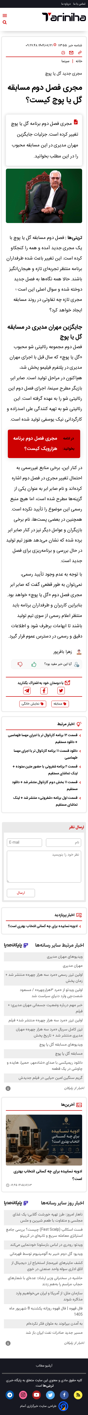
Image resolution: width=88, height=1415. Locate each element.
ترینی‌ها (48, 1386)
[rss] (78, 1395)
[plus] (34, 664)
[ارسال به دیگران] (71, 53)
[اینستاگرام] (23, 1395)
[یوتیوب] (36, 1395)
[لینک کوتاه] (79, 53)
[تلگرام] (27, 690)
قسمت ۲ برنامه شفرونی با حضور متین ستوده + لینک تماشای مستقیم (44, 770)
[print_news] (63, 53)
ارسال (21, 893)
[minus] (20, 664)
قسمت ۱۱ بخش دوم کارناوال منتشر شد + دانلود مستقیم (44, 785)
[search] (5, 23)
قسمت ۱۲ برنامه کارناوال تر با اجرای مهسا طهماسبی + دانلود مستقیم (42, 738)
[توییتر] (61, 690)
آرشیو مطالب (44, 1365)
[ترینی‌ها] (64, 17)
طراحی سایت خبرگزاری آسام (38, 1406)
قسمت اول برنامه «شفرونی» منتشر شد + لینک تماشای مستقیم (45, 801)
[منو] (5, 16)
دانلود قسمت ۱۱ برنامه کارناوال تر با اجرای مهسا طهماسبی (45, 754)
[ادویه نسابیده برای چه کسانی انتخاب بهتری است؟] (44, 1140)
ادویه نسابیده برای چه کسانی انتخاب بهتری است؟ (42, 926)
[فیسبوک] (44, 690)
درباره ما (66, 3)
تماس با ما (79, 3)
